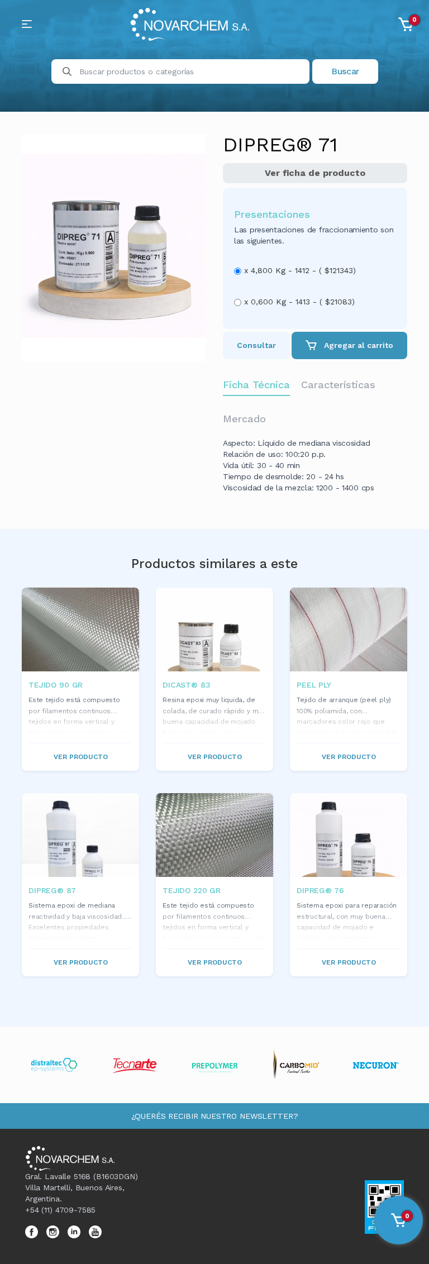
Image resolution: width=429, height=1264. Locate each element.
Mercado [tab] (244, 418)
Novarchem (205, 24)
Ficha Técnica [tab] (256, 384)
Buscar (345, 71)
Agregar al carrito (357, 345)
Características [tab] (338, 384)
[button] (36, 237)
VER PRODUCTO (81, 757)
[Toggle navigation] (26, 24)
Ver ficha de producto (315, 173)
